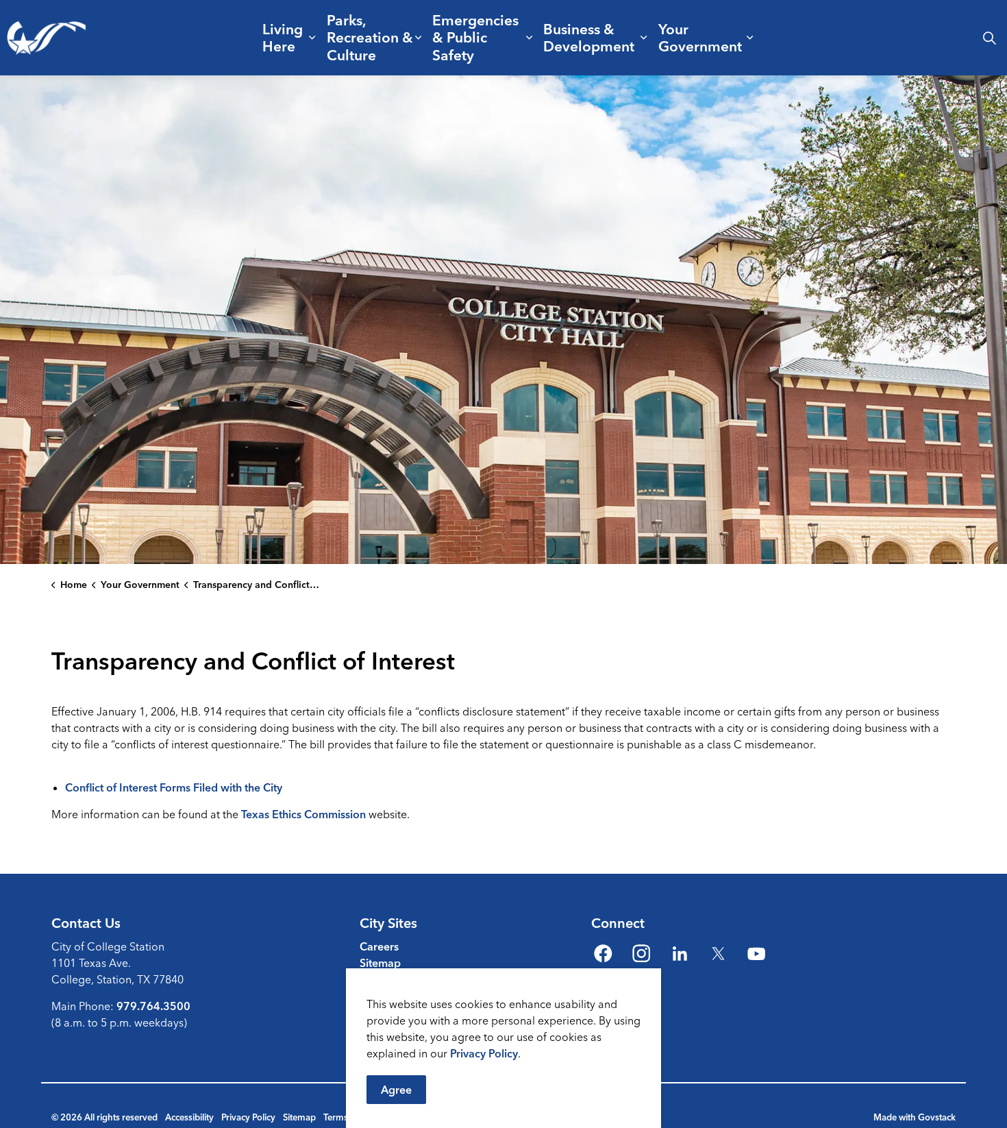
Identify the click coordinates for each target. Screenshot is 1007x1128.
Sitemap (380, 963)
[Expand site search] (989, 38)
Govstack (937, 1117)
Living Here (282, 37)
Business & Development (588, 37)
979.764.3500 (153, 1006)
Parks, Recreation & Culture (370, 37)
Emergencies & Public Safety (475, 37)
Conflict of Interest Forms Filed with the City (173, 787)
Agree (396, 1089)
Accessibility (189, 1117)
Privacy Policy (484, 1053)
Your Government (700, 37)
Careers (379, 946)
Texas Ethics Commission (303, 814)
